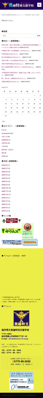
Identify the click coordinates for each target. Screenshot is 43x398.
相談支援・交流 (6, 149)
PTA (3, 130)
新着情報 (27, 15)
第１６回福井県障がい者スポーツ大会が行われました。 (18, 67)
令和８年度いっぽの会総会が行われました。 (15, 60)
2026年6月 (5, 171)
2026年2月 (5, 185)
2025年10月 (5, 194)
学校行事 (4, 143)
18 (11, 108)
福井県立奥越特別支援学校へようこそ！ (13, 15)
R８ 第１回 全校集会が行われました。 (14, 78)
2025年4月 (5, 211)
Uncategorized (6, 133)
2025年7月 (5, 201)
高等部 (4, 156)
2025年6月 (5, 204)
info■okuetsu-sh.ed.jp (18, 339)
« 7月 (3, 121)
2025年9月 (5, 198)
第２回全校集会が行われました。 (12, 57)
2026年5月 (5, 175)
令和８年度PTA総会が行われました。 (13, 64)
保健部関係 (5, 140)
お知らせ (4, 136)
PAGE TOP (40, 384)
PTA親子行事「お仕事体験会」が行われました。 (16, 50)
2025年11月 (5, 191)
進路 (3, 153)
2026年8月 (5, 165)
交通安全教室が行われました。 (11, 81)
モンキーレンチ (17, 395)
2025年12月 (5, 188)
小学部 (4, 146)
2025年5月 (5, 207)
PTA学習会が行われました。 (10, 54)
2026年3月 (5, 181)
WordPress (32, 395)
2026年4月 (5, 178)
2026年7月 (5, 168)
